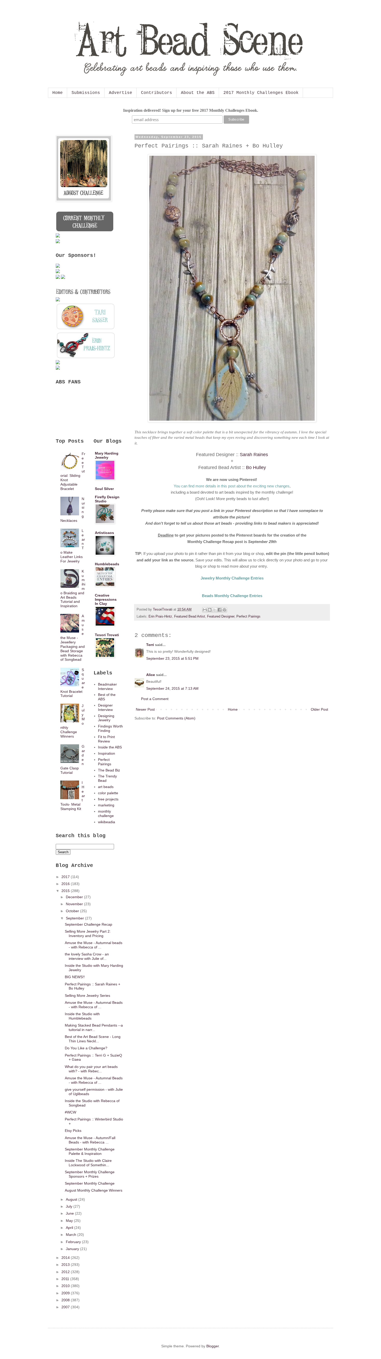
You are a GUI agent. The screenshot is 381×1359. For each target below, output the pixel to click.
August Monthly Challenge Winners (93, 1190)
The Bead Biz (109, 770)
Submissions (86, 93)
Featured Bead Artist (189, 616)
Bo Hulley (256, 467)
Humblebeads (107, 564)
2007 (66, 1307)
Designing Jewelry (106, 718)
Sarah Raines (254, 454)
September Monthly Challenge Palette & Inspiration (90, 1151)
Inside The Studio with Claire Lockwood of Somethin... (88, 1163)
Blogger (212, 1346)
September (75, 918)
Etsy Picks (73, 1130)
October (73, 911)
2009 (66, 1293)
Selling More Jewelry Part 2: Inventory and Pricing (88, 933)
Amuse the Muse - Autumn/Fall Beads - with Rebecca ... (90, 1140)
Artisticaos (104, 533)
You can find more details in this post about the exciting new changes (232, 486)
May (70, 1221)
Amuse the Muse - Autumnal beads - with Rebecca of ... (93, 945)
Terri (150, 645)
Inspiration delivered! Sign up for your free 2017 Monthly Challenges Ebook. (190, 110)
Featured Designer (220, 616)
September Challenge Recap (88, 924)
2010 (66, 1286)
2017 (66, 877)
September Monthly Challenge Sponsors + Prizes (90, 1174)
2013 (66, 1265)
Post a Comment (154, 699)
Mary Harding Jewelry (106, 455)
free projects (108, 799)
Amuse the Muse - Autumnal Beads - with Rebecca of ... (94, 1004)
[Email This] (204, 609)
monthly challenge (106, 813)
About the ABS (198, 93)
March (71, 1234)
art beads (106, 787)
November (75, 904)
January (73, 1249)
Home (57, 93)
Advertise (120, 93)
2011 (65, 1279)
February (74, 1242)
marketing (106, 805)
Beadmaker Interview (107, 686)
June (70, 1213)
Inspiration (106, 753)
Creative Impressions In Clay (106, 599)
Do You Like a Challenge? (86, 1048)
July (69, 1206)
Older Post (319, 709)
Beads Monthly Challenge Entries (232, 595)
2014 (66, 1258)
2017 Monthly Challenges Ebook (261, 93)
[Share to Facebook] (219, 609)
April (70, 1228)
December (75, 897)
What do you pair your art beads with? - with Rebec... (91, 1069)
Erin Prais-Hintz (160, 616)
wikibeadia (106, 822)
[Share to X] (214, 609)
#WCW (70, 1112)
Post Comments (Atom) (176, 718)
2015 (66, 891)
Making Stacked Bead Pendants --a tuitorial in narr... (94, 1027)
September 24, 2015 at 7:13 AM (172, 688)
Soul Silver (104, 489)
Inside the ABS (110, 747)
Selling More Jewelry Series (87, 995)
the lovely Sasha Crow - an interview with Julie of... (87, 956)
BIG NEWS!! (75, 977)
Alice (150, 675)
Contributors (156, 93)
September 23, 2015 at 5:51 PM (172, 658)
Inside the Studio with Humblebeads (82, 1016)
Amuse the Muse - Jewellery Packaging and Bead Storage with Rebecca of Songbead (72, 638)
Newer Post (145, 709)
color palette (108, 793)
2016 (66, 884)
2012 (66, 1272)
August (72, 1199)
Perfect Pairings (248, 616)
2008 (66, 1300)
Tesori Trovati (107, 635)
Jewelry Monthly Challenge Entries (232, 578)
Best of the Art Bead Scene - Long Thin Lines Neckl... (93, 1039)
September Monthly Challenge (90, 1183)
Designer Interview (105, 707)
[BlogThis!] (209, 609)
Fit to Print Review (106, 739)
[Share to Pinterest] (224, 609)
